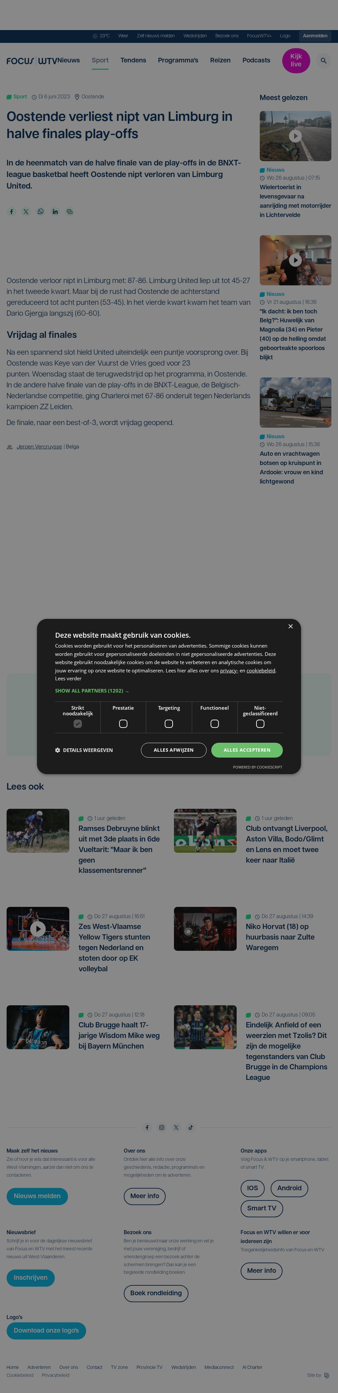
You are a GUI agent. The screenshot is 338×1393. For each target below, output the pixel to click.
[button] (169, 691)
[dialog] (169, 696)
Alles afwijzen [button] (174, 750)
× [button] (290, 626)
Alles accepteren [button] (247, 750)
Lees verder (68, 678)
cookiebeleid (261, 670)
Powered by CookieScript (257, 767)
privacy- (229, 670)
